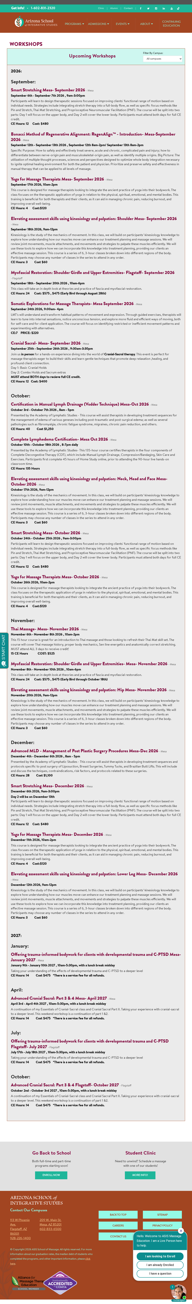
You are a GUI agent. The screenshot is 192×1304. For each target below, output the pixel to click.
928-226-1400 (20, 1238)
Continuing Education (171, 23)
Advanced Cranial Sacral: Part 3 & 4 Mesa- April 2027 (59, 998)
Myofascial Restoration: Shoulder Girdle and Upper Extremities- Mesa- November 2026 (89, 664)
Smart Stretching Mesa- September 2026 (48, 90)
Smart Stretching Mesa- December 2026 (47, 786)
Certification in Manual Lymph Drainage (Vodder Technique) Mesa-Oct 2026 (80, 404)
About (145, 24)
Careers (118, 1226)
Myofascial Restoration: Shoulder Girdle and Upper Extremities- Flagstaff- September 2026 (93, 273)
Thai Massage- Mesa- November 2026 (45, 629)
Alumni (114, 8)
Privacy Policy (162, 1226)
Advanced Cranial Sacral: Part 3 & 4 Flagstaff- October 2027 (65, 1085)
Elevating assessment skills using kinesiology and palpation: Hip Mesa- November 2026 (89, 690)
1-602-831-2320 (43, 8)
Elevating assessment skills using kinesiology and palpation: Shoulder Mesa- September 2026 (94, 219)
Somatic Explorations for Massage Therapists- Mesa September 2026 (72, 304)
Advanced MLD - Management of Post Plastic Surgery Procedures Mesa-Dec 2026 (84, 751)
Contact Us (118, 1236)
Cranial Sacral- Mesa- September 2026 (46, 343)
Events (121, 24)
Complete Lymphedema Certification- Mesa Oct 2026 (59, 439)
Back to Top (118, 1215)
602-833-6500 (50, 1229)
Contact (128, 8)
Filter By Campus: (153, 53)
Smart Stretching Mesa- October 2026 (45, 533)
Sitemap (162, 1215)
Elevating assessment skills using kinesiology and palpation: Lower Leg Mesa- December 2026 (94, 874)
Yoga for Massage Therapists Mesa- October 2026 (55, 577)
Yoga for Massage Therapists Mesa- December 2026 (57, 835)
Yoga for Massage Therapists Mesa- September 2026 (58, 179)
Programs (73, 24)
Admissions (97, 24)
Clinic (101, 8)
